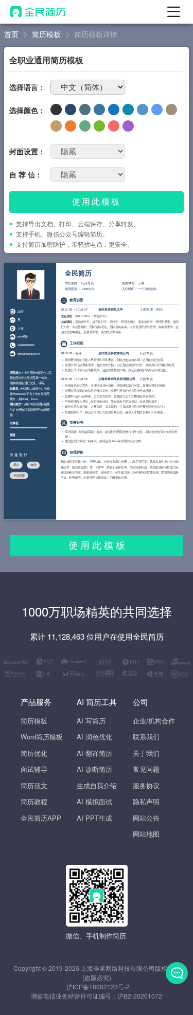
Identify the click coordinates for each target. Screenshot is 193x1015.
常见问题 (146, 769)
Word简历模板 (42, 736)
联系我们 (146, 736)
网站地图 (146, 834)
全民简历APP (41, 818)
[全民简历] (37, 11)
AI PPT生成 (94, 818)
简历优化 (34, 753)
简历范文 (34, 785)
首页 (11, 34)
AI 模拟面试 (94, 801)
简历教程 (34, 801)
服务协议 (146, 785)
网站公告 (146, 818)
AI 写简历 (91, 721)
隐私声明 (146, 801)
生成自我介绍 (97, 785)
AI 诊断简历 (94, 769)
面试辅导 (34, 769)
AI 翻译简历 (94, 753)
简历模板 (46, 34)
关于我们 (146, 753)
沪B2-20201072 (139, 995)
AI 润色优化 (94, 736)
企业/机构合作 (154, 721)
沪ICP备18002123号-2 (98, 986)
